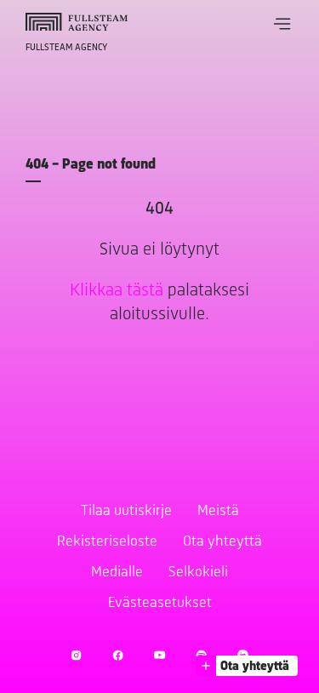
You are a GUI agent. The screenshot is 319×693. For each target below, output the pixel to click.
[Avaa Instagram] (76, 655)
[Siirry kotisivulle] (77, 22)
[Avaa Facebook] (118, 655)
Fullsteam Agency (66, 48)
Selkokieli (198, 573)
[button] (282, 24)
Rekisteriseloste (107, 542)
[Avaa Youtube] (159, 655)
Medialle (117, 573)
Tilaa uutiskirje (126, 511)
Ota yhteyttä (222, 542)
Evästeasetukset (160, 603)
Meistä (218, 511)
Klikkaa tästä (116, 291)
